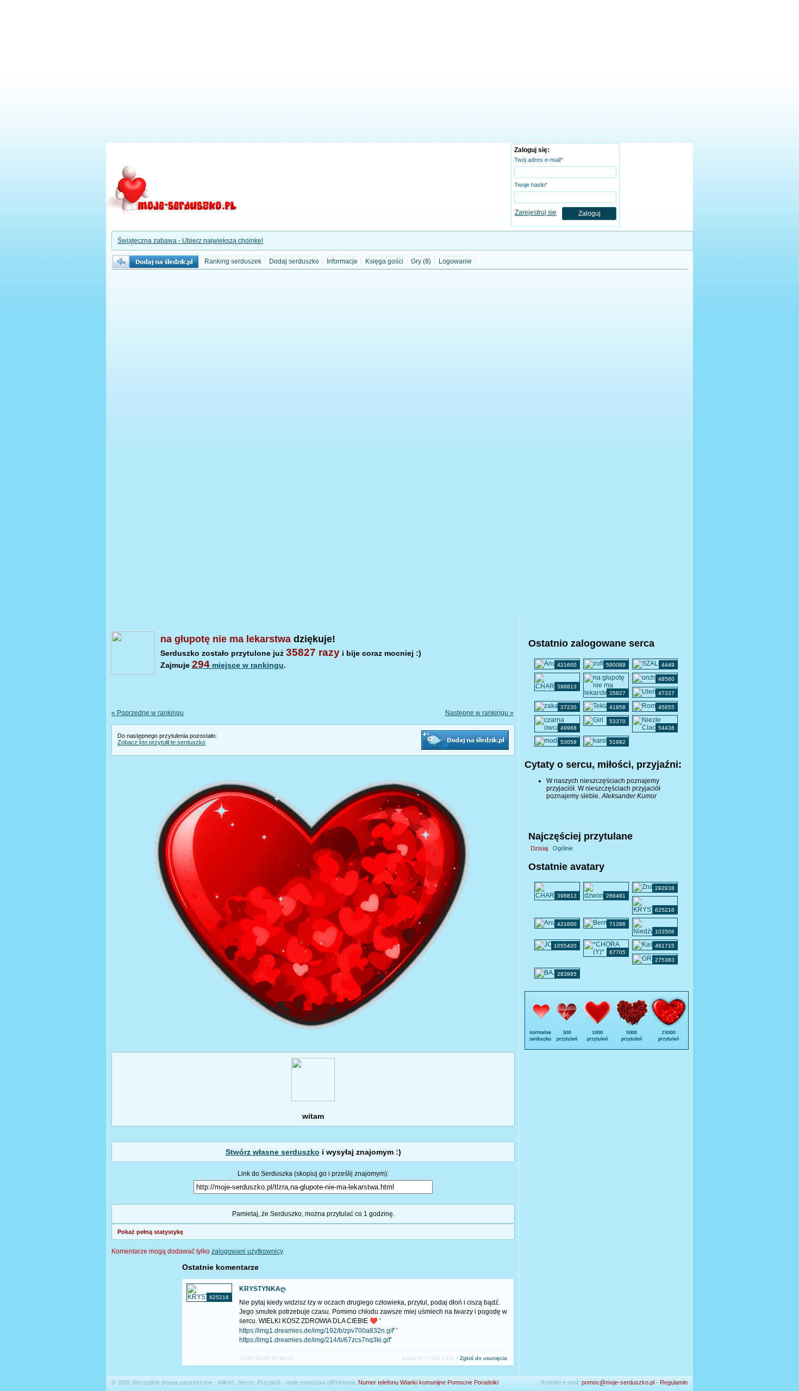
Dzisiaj (539, 848)
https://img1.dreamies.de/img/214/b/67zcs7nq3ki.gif (314, 1340)
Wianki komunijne (423, 1382)
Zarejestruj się (536, 212)
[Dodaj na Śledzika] (465, 740)
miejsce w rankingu (238, 665)
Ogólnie (563, 848)
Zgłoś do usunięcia (483, 1358)
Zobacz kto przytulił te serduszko (161, 742)
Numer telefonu (378, 1382)
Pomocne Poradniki (472, 1382)
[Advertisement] (399, 73)
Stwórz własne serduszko (273, 1152)
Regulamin (674, 1382)
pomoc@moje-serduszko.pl (618, 1382)
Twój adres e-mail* (538, 159)
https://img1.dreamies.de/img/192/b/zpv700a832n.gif (316, 1330)
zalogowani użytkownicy (247, 1251)
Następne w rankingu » (479, 713)
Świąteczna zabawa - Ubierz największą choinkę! (190, 241)
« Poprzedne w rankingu (147, 713)
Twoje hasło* (530, 184)
